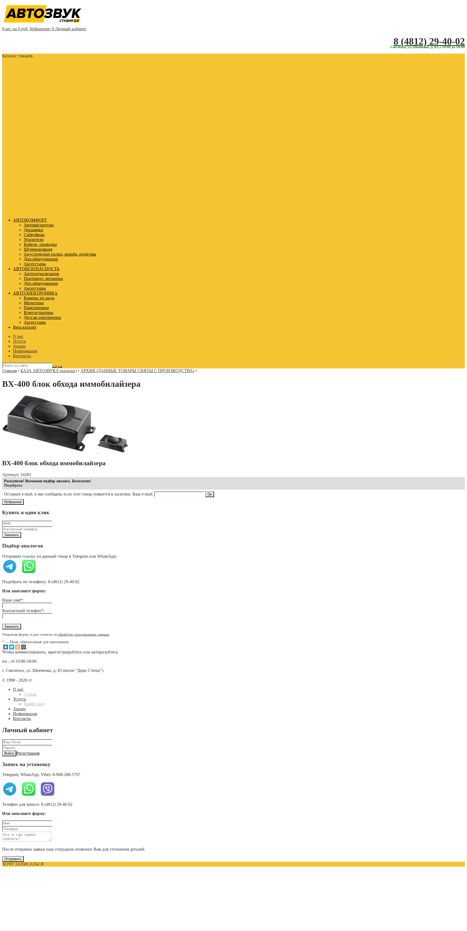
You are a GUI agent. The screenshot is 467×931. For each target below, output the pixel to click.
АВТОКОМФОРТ (30, 220)
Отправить (13, 859)
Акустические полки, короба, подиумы (60, 254)
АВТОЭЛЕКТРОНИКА (35, 293)
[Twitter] (11, 647)
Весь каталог (25, 327)
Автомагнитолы (39, 225)
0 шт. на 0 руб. (15, 29)
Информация (25, 351)
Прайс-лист (34, 704)
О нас (18, 336)
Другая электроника (42, 317)
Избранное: (42, 29)
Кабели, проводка (40, 244)
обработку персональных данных (83, 634)
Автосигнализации (41, 273)
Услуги (19, 341)
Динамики (33, 229)
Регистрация (27, 753)
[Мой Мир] (23, 647)
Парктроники (36, 307)
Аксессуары (35, 264)
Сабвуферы (34, 234)
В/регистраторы (38, 312)
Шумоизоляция (38, 249)
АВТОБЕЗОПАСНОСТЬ (36, 268)
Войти (9, 753)
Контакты (22, 356)
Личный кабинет (70, 29)
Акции (19, 346)
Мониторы (34, 303)
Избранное (13, 502)
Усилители (34, 239)
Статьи (30, 694)
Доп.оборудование (41, 259)
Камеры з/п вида (39, 298)
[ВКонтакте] (5, 647)
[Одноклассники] (17, 647)
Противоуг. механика (43, 278)
